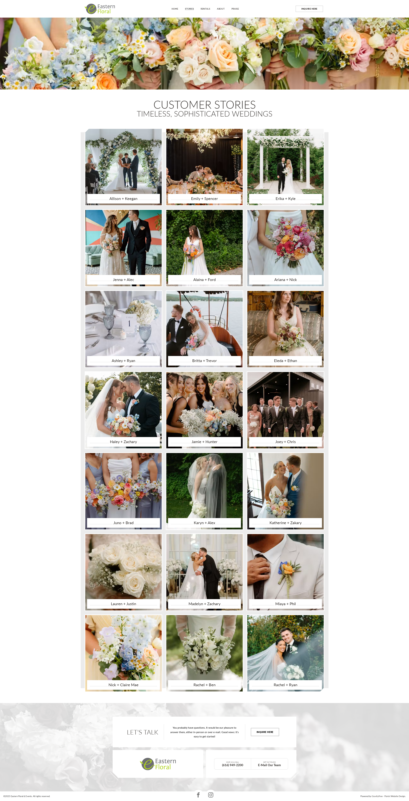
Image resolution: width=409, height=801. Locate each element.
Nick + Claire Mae (123, 685)
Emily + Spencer (204, 198)
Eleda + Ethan (285, 361)
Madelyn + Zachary (204, 604)
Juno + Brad (123, 523)
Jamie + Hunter (204, 442)
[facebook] (198, 795)
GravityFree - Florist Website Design (388, 796)
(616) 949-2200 (232, 764)
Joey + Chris (285, 442)
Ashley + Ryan (123, 361)
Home (175, 8)
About (221, 8)
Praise (235, 8)
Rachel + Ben (204, 685)
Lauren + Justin (123, 604)
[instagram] (210, 795)
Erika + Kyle (286, 198)
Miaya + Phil (285, 604)
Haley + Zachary (123, 442)
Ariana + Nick (285, 279)
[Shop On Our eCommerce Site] (158, 764)
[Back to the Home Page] (100, 9)
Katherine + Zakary (286, 523)
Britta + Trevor (204, 361)
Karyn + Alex (204, 523)
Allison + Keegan (123, 198)
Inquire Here (309, 8)
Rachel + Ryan (285, 685)
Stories (189, 8)
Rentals (205, 8)
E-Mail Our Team (269, 764)
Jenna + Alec (123, 279)
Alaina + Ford (204, 279)
